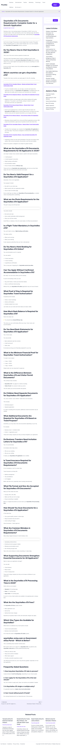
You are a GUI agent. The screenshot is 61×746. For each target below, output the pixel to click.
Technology (38, 2)
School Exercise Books (51, 101)
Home (3, 11)
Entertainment (18, 2)
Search (55, 20)
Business (11, 2)
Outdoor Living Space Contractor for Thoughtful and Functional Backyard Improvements (51, 34)
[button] (21, 7)
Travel (43, 2)
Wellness (11, 7)
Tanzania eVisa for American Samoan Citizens (7, 720)
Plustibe (4, 5)
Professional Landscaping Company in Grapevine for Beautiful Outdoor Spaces (52, 43)
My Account (18, 7)
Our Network (3, 743)
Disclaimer (22, 743)
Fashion (25, 2)
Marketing (31, 2)
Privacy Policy (16, 743)
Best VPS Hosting (50, 103)
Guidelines (9, 743)
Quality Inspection (50, 105)
